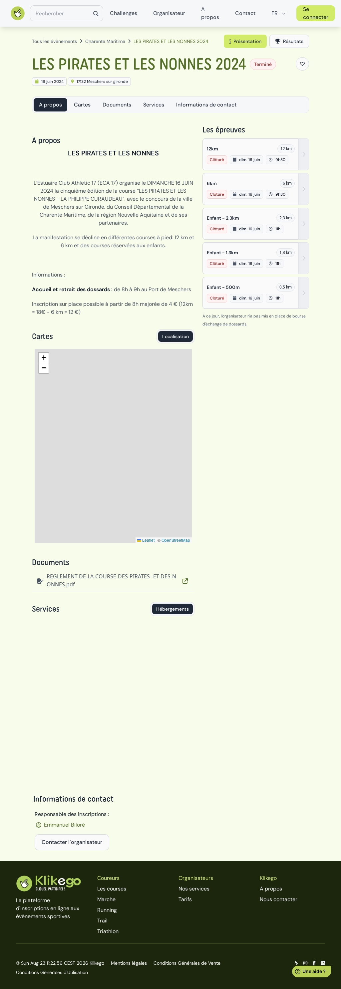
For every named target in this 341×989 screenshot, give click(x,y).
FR (274, 13)
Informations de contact (206, 104)
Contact (245, 13)
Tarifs (185, 899)
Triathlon (108, 931)
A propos (210, 13)
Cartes (82, 104)
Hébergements (172, 609)
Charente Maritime (105, 41)
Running (107, 909)
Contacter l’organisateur (72, 842)
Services (153, 104)
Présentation (247, 41)
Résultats (293, 41)
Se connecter (315, 13)
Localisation (175, 336)
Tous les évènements (54, 41)
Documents (117, 104)
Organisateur (169, 13)
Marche (106, 899)
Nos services (193, 888)
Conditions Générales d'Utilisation (52, 972)
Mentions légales (129, 963)
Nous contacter (278, 899)
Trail (102, 920)
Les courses (111, 888)
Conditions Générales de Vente (187, 963)
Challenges (123, 13)
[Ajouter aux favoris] (302, 64)
